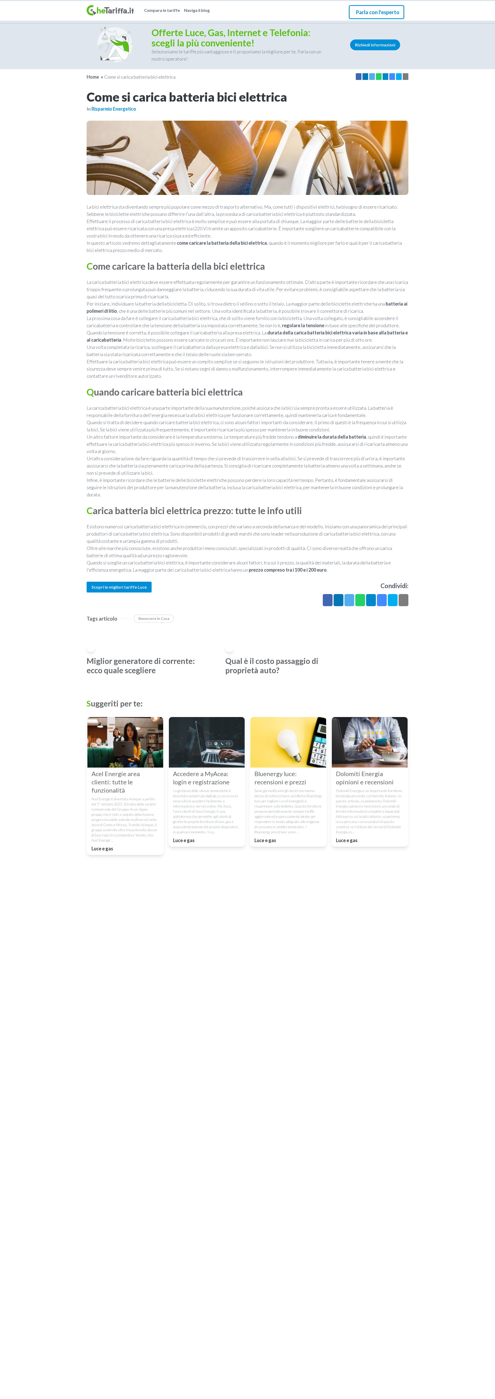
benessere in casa (153, 618)
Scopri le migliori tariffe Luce (119, 587)
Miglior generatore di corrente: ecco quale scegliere (141, 665)
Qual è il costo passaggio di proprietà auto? (271, 665)
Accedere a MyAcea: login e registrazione (201, 778)
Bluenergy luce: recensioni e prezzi (280, 778)
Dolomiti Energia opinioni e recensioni (365, 778)
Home (93, 77)
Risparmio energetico (114, 109)
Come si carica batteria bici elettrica (140, 77)
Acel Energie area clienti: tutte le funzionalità (116, 782)
